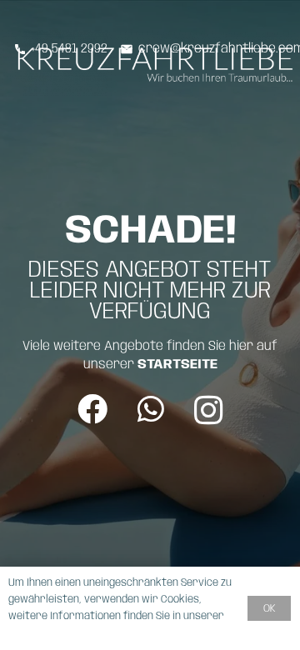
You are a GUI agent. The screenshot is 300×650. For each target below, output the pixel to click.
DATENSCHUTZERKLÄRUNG (68, 633)
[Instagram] (208, 411)
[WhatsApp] (151, 409)
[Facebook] (93, 409)
